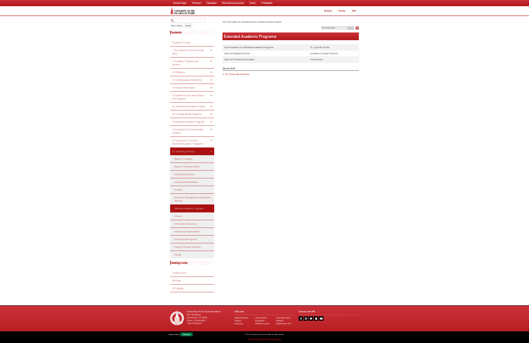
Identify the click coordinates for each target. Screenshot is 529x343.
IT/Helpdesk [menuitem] (267, 3)
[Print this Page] (357, 27)
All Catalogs (177, 288)
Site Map (176, 280)
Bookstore (260, 320)
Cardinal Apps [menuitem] (179, 3)
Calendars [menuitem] (211, 3)
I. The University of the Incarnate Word (188, 52)
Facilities (279, 320)
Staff (354, 10)
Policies (237, 320)
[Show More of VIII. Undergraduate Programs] (211, 114)
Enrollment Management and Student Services (192, 199)
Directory (238, 323)
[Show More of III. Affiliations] (211, 72)
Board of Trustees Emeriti (186, 166)
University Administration (186, 182)
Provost (178, 189)
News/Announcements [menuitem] (233, 3)
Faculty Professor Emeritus (187, 246)
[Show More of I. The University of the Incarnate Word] (211, 50)
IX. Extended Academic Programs (188, 121)
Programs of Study (181, 42)
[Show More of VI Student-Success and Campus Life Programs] (211, 95)
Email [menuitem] (252, 3)
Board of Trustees (183, 158)
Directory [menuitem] (196, 3)
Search (188, 25)
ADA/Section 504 (283, 323)
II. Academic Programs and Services (185, 63)
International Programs (185, 239)
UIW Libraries (261, 317)
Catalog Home (179, 272)
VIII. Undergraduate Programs (187, 114)
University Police (283, 317)
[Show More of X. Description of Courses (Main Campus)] (211, 129)
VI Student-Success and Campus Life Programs (188, 97)
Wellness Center (262, 323)
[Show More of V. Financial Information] (211, 87)
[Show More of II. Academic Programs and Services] (211, 61)
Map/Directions (241, 317)
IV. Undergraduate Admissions (187, 79)
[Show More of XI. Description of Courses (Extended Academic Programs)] (211, 140)
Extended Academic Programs (189, 208)
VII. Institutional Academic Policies (188, 106)
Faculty (342, 10)
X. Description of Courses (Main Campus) (187, 131)
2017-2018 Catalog (229, 22)
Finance (178, 216)
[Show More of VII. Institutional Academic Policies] (211, 106)
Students (328, 10)
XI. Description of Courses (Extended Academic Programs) (187, 142)
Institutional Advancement (187, 231)
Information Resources (185, 223)
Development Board (184, 174)
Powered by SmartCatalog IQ (264, 339)
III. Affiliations (178, 72)
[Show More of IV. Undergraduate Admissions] (211, 80)
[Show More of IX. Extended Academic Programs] (211, 121)
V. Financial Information (183, 87)
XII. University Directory (183, 151)
